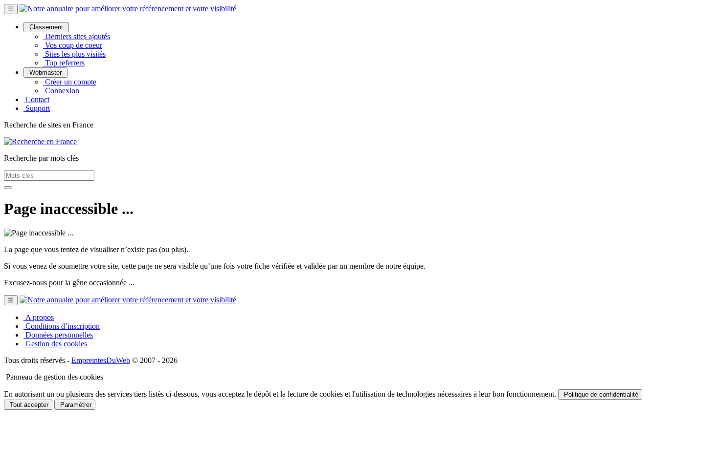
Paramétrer (74, 404)
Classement (46, 27)
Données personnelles (58, 335)
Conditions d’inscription (61, 326)
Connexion (61, 90)
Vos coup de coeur (72, 45)
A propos (38, 317)
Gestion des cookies (55, 344)
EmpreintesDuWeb (100, 360)
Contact (36, 99)
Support (36, 108)
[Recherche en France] (40, 141)
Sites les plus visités (74, 54)
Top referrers (64, 63)
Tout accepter (28, 404)
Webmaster (45, 72)
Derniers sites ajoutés (76, 36)
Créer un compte (69, 82)
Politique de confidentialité (600, 394)
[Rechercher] (8, 187)
